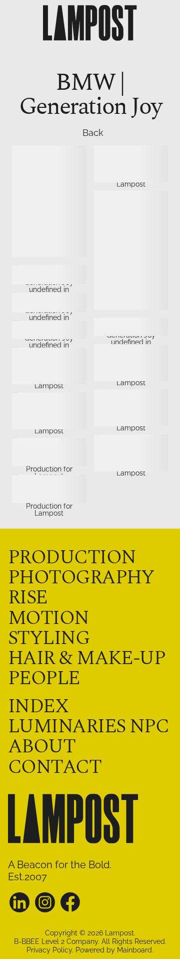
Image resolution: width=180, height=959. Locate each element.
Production (72, 557)
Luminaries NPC (88, 726)
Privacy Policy (49, 950)
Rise (28, 597)
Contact (54, 767)
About (41, 746)
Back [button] (86, 132)
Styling (49, 638)
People (44, 678)
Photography (81, 577)
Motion (48, 618)
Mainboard (134, 950)
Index (38, 706)
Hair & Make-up (86, 658)
